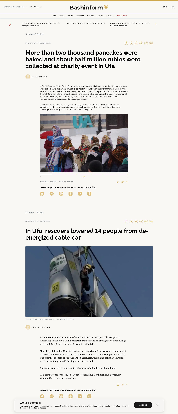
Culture (70, 16)
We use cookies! (30, 402)
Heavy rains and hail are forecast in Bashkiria (85, 23)
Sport (108, 16)
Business (80, 16)
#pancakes (44, 181)
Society (100, 16)
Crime (61, 16)
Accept (143, 404)
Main (54, 16)
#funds (62, 181)
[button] (126, 177)
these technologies (37, 408)
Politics (90, 16)
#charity (54, 181)
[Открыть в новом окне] (42, 194)
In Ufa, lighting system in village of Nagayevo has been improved (129, 24)
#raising (70, 181)
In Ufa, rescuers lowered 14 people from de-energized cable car (41, 24)
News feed (122, 16)
